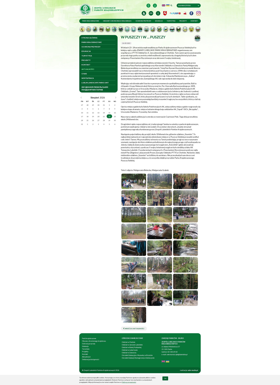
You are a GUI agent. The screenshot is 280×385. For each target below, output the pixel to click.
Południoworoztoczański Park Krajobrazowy (153, 29)
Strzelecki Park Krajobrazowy (172, 29)
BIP (185, 13)
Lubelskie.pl (165, 13)
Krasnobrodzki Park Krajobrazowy (101, 29)
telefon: (164, 352)
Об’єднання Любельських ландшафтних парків (94, 88)
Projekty (183, 21)
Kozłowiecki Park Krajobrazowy (95, 29)
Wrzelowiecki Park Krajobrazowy (185, 29)
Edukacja (159, 21)
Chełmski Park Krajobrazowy (82, 29)
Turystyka (171, 21)
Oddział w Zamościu (129, 353)
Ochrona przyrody (143, 21)
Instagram (198, 13)
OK (165, 378)
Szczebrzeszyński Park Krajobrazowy (178, 29)
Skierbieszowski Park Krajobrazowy (159, 29)
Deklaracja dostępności (90, 359)
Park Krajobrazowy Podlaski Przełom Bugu (127, 29)
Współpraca (87, 78)
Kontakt (148, 5)
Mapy (155, 5)
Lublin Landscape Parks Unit (95, 83)
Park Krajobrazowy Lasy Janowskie (121, 29)
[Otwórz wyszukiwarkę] (171, 5)
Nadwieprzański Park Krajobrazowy (114, 29)
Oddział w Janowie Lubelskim (132, 345)
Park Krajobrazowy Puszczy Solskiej (140, 29)
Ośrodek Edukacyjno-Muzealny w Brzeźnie (191, 29)
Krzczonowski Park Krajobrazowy (108, 29)
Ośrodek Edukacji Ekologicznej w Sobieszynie (198, 29)
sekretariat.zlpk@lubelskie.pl (177, 354)
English (163, 5)
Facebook (191, 13)
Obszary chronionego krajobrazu (117, 21)
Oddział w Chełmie (128, 342)
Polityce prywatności (129, 382)
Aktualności (87, 69)
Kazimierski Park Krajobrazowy (89, 29)
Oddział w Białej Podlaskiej (131, 347)
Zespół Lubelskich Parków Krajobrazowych (101, 9)
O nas (84, 74)
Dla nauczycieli (184, 5)
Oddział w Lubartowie (130, 350)
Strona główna (89, 38)
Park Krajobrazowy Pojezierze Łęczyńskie (133, 29)
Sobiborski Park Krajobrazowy (166, 29)
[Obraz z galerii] (133, 181)
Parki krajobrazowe (90, 21)
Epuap (175, 13)
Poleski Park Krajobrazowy (146, 29)
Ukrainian (168, 5)
